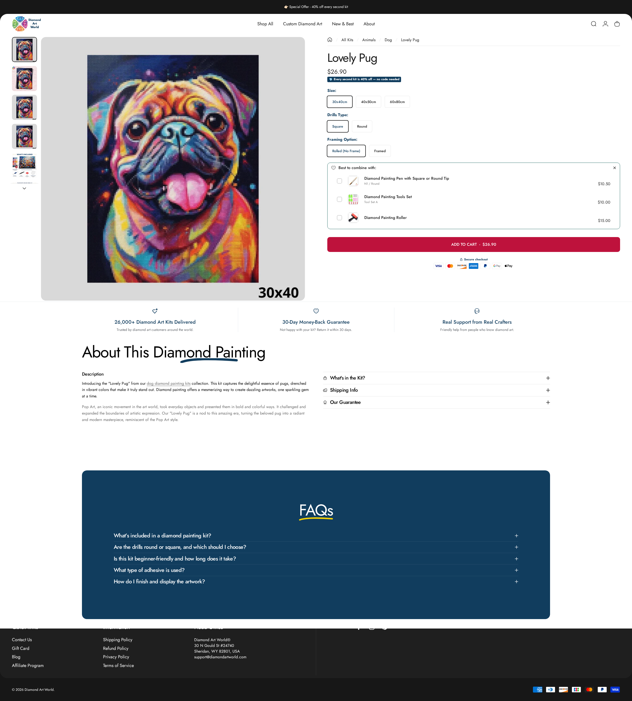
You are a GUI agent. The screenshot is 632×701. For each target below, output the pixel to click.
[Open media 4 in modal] (173, 169)
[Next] (292, 181)
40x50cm (368, 101)
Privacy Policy (116, 657)
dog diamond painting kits (168, 383)
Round (362, 126)
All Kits (347, 40)
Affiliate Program (28, 665)
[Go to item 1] (24, 78)
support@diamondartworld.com (220, 657)
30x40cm (339, 101)
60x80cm (397, 101)
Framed (380, 150)
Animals (368, 40)
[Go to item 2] (24, 107)
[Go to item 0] (24, 49)
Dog (388, 40)
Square (337, 126)
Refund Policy (115, 648)
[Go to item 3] (24, 136)
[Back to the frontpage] (329, 39)
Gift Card (20, 648)
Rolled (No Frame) (346, 150)
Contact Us (22, 640)
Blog (16, 657)
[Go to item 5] (24, 165)
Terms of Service (118, 665)
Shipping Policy (117, 640)
